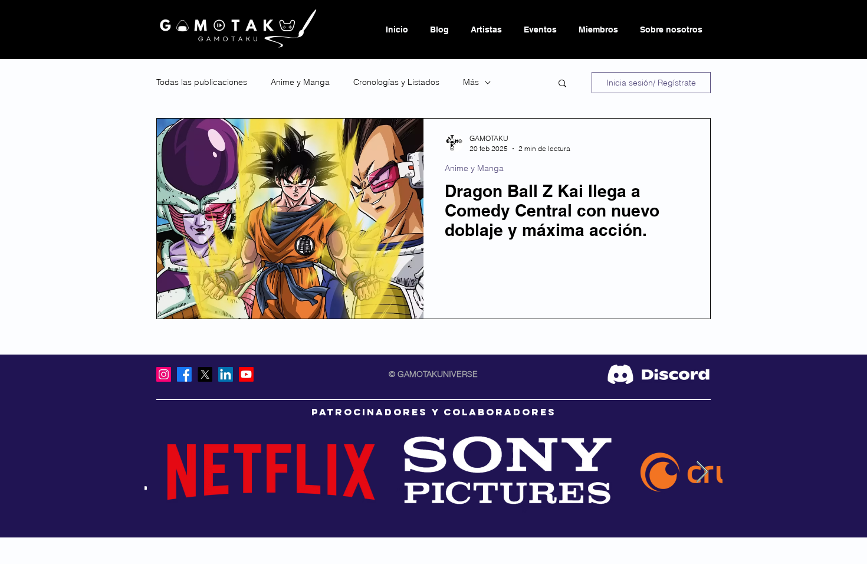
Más (471, 82)
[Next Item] (702, 472)
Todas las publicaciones (201, 82)
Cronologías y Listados (396, 82)
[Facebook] (184, 374)
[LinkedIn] (225, 374)
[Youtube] (246, 374)
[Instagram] (163, 374)
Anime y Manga (300, 82)
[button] (562, 84)
